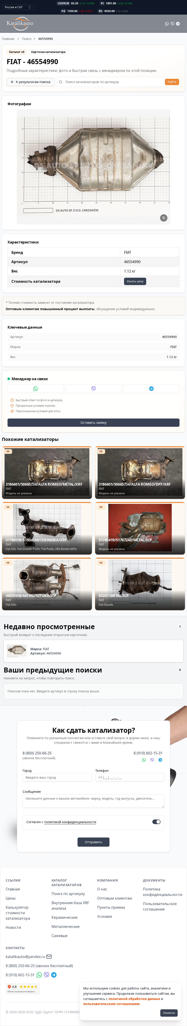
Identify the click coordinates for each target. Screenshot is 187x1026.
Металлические (66, 926)
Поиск (26, 39)
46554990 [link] (45, 39)
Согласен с (61, 822)
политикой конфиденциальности (70, 822)
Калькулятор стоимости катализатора (18, 913)
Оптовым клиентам (114, 898)
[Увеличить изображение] (163, 218)
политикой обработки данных (134, 999)
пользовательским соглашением (111, 1004)
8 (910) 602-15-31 (148, 753)
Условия (104, 916)
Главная (8, 39)
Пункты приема (111, 907)
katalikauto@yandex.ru (25, 956)
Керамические (65, 917)
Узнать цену (135, 281)
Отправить (93, 842)
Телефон (102, 770)
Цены (11, 898)
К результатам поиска (33, 82)
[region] (93, 167)
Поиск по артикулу (68, 893)
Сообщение (32, 791)
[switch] (156, 821)
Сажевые (60, 935)
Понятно (169, 1013)
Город (27, 770)
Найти (172, 82)
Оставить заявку (93, 422)
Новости (13, 927)
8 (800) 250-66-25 (37, 753)
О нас (102, 889)
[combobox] (18, 7)
